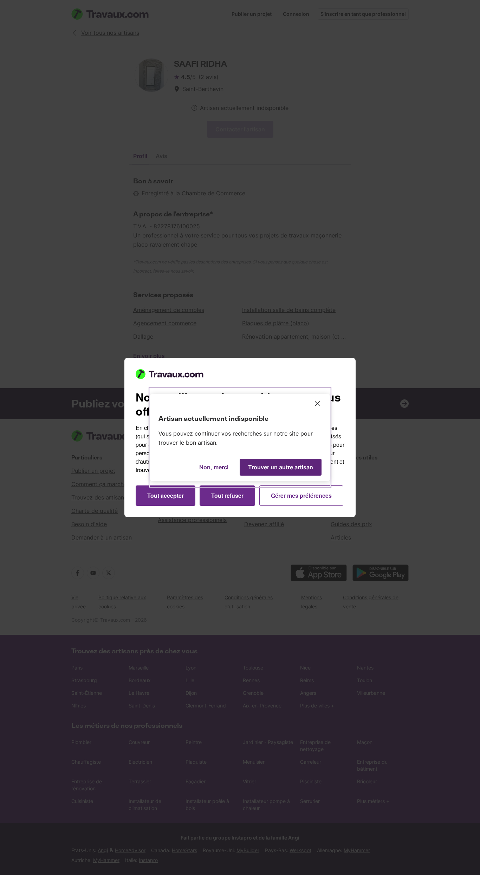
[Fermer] (317, 403)
